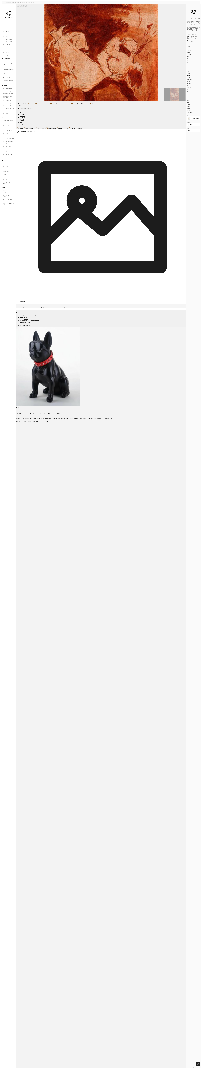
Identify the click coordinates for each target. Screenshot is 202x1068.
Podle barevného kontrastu (9, 110)
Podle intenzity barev (7, 105)
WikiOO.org (193, 16)
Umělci (3, 117)
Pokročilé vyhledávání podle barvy (8, 97)
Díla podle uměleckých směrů (8, 63)
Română (189, 63)
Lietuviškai (189, 87)
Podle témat (5, 36)
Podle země (5, 133)
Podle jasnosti (6, 113)
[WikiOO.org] (193, 12)
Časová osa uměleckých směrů (8, 81)
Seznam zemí (6, 171)
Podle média (5, 28)
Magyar (188, 71)
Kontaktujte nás (6, 192)
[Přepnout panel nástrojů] (193, 6)
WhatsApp (22, 113)
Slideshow (72, 128)
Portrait (26, 319)
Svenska (189, 65)
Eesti (188, 92)
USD (189, 130)
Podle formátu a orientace (8, 49)
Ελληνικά (189, 73)
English (188, 48)
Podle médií (5, 179)
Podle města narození (7, 130)
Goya (25, 317)
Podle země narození (7, 128)
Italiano (188, 52)
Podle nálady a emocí (7, 154)
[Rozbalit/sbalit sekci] (15, 22)
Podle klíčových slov (7, 39)
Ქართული (189, 112)
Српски (188, 77)
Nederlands (189, 67)
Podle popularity (6, 47)
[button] (3, 2)
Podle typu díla (6, 31)
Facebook (22, 116)
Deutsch (189, 58)
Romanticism (23, 301)
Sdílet (19, 105)
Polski (188, 61)
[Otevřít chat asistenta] (198, 1064)
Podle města (5, 169)
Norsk (188, 96)
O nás (3, 187)
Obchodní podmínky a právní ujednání (7, 200)
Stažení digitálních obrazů (8, 55)
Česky (188, 75)
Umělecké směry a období (6, 59)
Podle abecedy (6, 122)
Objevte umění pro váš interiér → (24, 421)
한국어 (188, 108)
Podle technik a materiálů (8, 138)
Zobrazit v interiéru (22, 104)
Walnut (28, 322)
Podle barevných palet (8, 91)
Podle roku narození (7, 125)
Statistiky (79, 128)
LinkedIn (22, 120)
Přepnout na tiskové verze (43, 104)
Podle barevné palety (7, 100)
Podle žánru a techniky (8, 141)
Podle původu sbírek (7, 41)
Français (189, 50)
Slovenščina (190, 89)
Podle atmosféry (6, 52)
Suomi (188, 85)
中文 (188, 98)
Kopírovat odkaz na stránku (26, 108)
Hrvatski (189, 83)
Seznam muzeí (6, 163)
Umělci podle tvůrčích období (7, 74)
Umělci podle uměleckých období (8, 70)
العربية (188, 102)
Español (189, 54)
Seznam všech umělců (8, 120)
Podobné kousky (52, 128)
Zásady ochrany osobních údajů (8, 204)
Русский (189, 110)
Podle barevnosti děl (7, 88)
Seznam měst (6, 174)
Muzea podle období (7, 77)
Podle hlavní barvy (7, 103)
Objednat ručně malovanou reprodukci (61, 104)
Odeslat (94, 104)
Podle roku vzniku (7, 33)
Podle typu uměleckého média (8, 182)
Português (189, 56)
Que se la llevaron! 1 (25, 132)
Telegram (22, 114)
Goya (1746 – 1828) (21, 304)
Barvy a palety (5, 85)
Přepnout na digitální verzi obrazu (81, 104)
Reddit (21, 122)
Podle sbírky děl (6, 44)
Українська (189, 69)
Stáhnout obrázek (41, 128)
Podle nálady (6, 151)
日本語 (188, 104)
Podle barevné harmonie (8, 108)
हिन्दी (188, 100)
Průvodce (20, 128)
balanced (31, 325)
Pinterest (22, 119)
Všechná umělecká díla (8, 26)
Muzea (3, 160)
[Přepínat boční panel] (8, 6)
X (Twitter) (22, 117)
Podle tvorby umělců (7, 146)
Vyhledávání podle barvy (8, 93)
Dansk (188, 81)
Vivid (29, 323)
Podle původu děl (7, 143)
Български (189, 79)
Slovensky (189, 94)
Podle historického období (8, 136)
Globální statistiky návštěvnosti (6, 196)
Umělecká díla (5, 23)
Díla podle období (7, 67)
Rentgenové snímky (63, 128)
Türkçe (188, 106)
